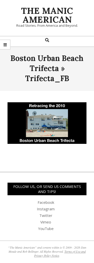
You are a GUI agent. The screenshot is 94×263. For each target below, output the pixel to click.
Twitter (45, 215)
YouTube (46, 228)
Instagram (46, 208)
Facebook (46, 202)
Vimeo (45, 221)
